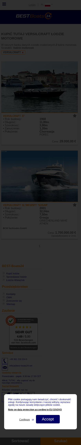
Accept (48, 419)
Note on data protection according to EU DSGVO (35, 409)
